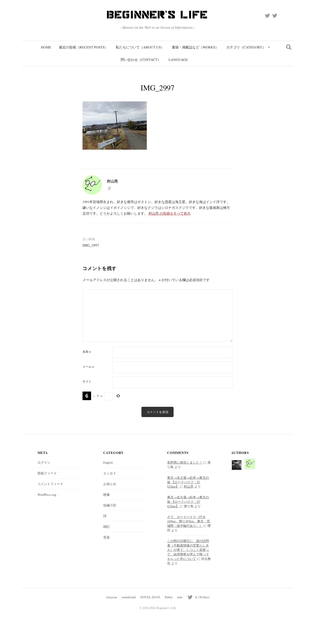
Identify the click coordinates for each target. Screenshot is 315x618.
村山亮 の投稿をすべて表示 (169, 213)
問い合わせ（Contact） (141, 59)
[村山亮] (250, 461)
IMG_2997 (90, 245)
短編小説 (109, 505)
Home (46, 47)
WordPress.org (47, 494)
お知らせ (109, 484)
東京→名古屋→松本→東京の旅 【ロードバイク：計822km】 (188, 482)
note (180, 597)
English (108, 462)
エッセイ (109, 473)
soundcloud (129, 597)
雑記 (106, 526)
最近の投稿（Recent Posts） (83, 47)
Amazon (111, 597)
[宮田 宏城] (237, 462)
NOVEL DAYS (150, 597)
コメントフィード (50, 484)
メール (88, 366)
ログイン (44, 462)
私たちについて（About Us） (140, 47)
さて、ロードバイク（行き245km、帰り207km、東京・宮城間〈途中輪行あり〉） (188, 521)
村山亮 (189, 486)
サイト (87, 381)
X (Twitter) (202, 597)
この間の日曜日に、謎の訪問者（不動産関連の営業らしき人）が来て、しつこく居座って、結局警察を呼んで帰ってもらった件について (188, 550)
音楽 (106, 537)
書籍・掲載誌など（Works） (195, 47)
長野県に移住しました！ (184, 462)
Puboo (168, 597)
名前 (86, 351)
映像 (106, 494)
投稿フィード (47, 473)
